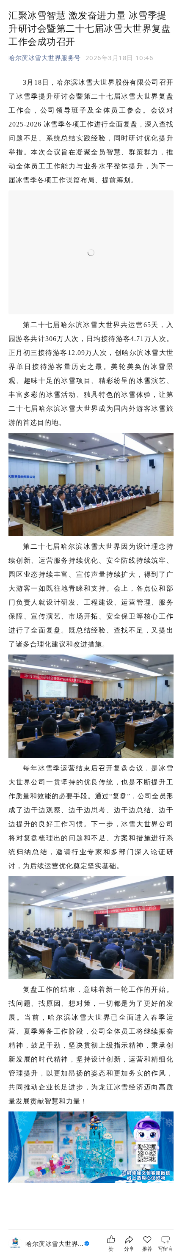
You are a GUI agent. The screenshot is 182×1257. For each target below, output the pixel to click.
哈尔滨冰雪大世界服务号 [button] (44, 57)
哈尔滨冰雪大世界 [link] (54, 1243)
